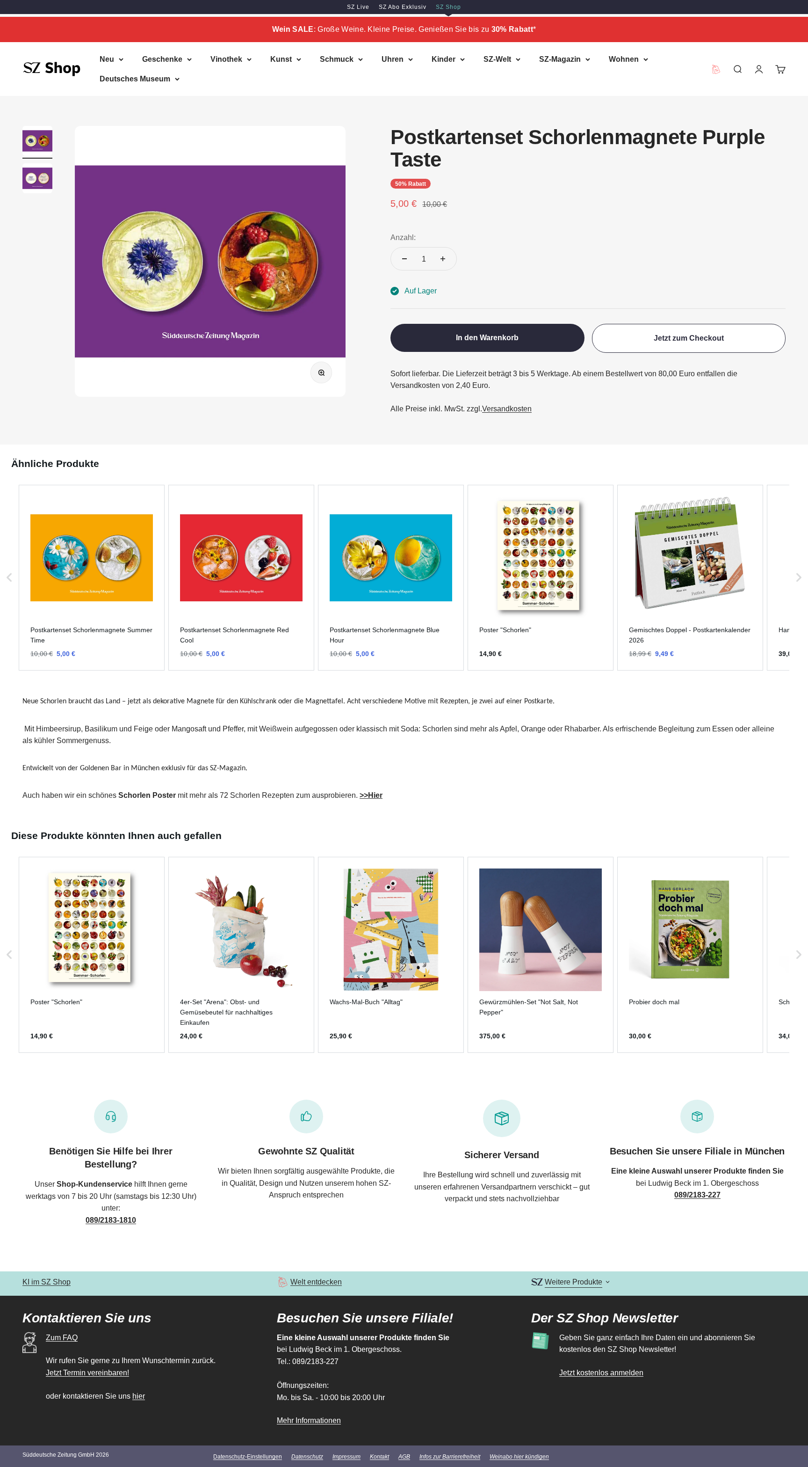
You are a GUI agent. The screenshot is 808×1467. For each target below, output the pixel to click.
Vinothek (226, 59)
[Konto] (759, 69)
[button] (9, 577)
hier (138, 1396)
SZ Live (358, 7)
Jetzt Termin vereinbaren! (87, 1373)
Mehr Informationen (309, 1420)
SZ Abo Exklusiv (402, 7)
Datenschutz (307, 1456)
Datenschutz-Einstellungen (247, 1456)
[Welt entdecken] (283, 1282)
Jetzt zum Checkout (689, 338)
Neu (107, 59)
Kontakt (379, 1456)
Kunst (281, 59)
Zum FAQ (62, 1338)
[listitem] (92, 578)
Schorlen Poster (147, 795)
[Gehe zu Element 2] (37, 179)
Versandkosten (507, 409)
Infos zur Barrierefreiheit (449, 1456)
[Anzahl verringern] (404, 259)
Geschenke (162, 59)
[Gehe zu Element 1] (37, 142)
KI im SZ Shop (46, 1282)
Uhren (393, 59)
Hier (375, 795)
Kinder (443, 59)
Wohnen (624, 59)
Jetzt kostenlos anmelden (601, 1373)
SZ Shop (448, 7)
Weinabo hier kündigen (519, 1456)
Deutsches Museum (135, 78)
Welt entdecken (316, 1282)
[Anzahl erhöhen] (442, 259)
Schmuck (337, 59)
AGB (404, 1456)
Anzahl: (403, 237)
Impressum (346, 1456)
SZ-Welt (497, 59)
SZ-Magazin (560, 59)
